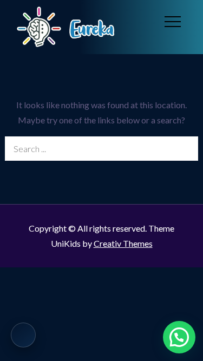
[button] (179, 337)
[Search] (186, 148)
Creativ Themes (123, 243)
